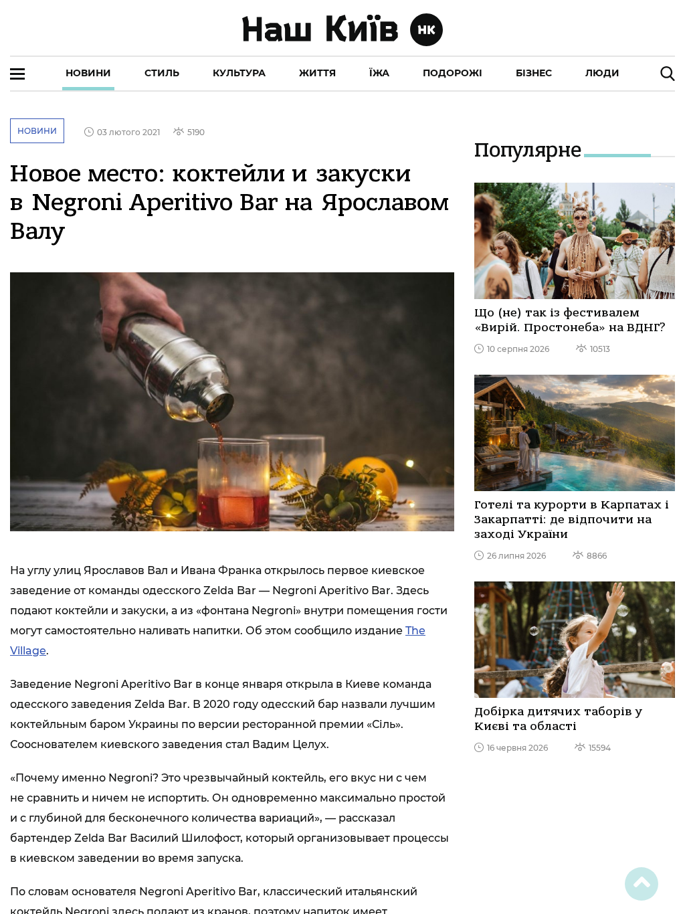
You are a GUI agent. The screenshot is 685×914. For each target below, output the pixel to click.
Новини (88, 73)
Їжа (379, 73)
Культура (239, 73)
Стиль (161, 73)
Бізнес (534, 73)
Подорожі (452, 73)
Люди (602, 73)
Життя (317, 73)
